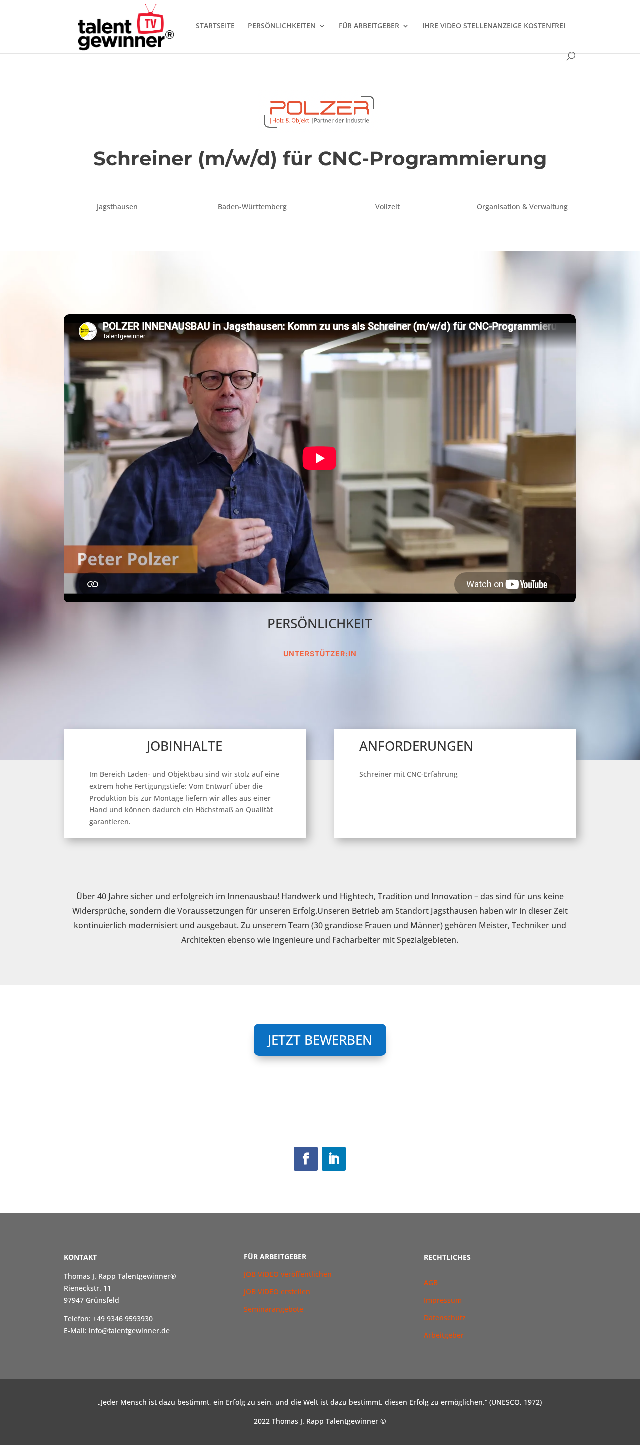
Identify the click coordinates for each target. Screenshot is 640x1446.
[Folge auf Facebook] (306, 1159)
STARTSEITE (215, 26)
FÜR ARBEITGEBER (369, 26)
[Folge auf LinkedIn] (334, 1159)
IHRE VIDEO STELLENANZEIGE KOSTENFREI (494, 26)
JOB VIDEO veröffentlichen (288, 1274)
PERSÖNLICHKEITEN (282, 26)
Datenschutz (445, 1317)
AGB (432, 1283)
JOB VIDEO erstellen (277, 1291)
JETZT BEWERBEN (320, 1040)
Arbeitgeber (444, 1335)
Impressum (443, 1300)
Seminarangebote (274, 1309)
